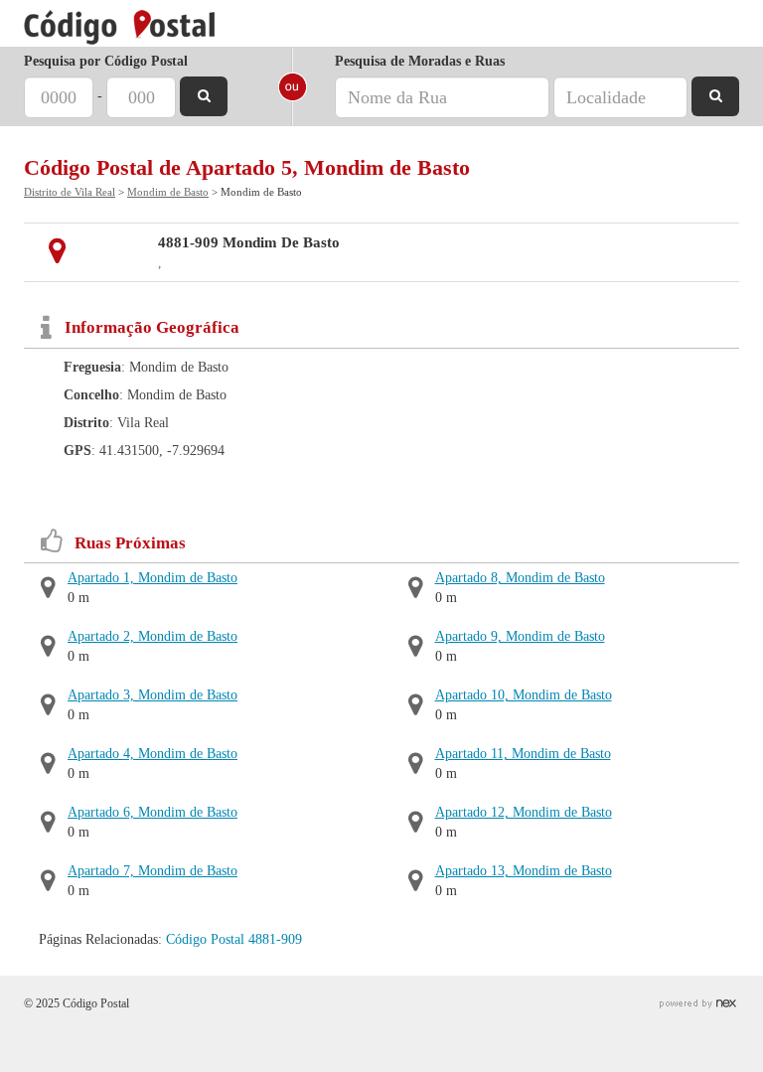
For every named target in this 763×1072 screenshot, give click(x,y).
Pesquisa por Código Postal (106, 61)
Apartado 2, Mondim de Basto (152, 636)
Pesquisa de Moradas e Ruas (420, 61)
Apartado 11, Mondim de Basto (523, 753)
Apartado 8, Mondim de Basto (520, 577)
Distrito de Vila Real (69, 192)
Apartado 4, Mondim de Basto (152, 753)
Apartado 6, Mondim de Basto (152, 812)
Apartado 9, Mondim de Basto (520, 636)
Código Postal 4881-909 (234, 939)
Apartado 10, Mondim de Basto (523, 695)
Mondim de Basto (168, 192)
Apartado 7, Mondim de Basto (152, 870)
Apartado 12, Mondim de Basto (523, 812)
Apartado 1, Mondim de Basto (152, 577)
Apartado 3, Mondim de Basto (152, 695)
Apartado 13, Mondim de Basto (523, 870)
